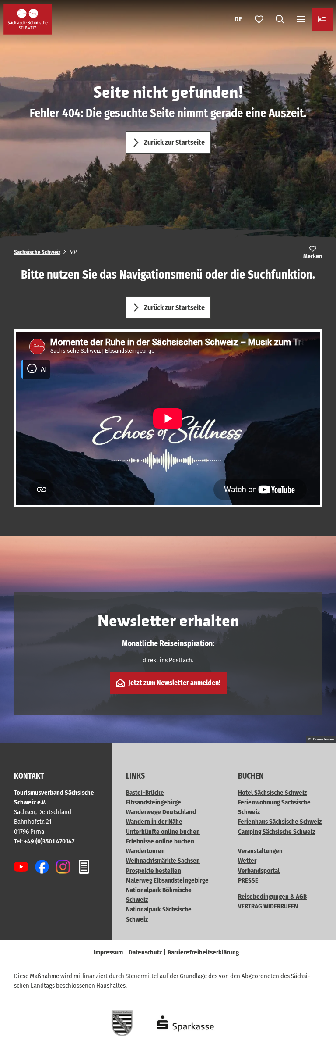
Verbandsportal (259, 871)
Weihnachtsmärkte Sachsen (163, 861)
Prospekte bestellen (153, 871)
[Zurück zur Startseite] (28, 19)
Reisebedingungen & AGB (272, 896)
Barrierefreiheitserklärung (203, 952)
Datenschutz (145, 952)
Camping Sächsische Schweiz (276, 832)
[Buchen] (322, 19)
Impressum (108, 952)
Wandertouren (145, 851)
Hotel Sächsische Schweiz (272, 793)
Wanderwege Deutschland (161, 812)
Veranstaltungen (260, 851)
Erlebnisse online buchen (160, 841)
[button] (319, 1012)
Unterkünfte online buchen (163, 832)
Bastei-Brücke (145, 793)
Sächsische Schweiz (37, 252)
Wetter (247, 861)
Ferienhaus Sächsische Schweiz (280, 821)
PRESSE (248, 880)
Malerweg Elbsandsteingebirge (167, 880)
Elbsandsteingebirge (153, 802)
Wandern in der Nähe (154, 821)
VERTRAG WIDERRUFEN (268, 906)
